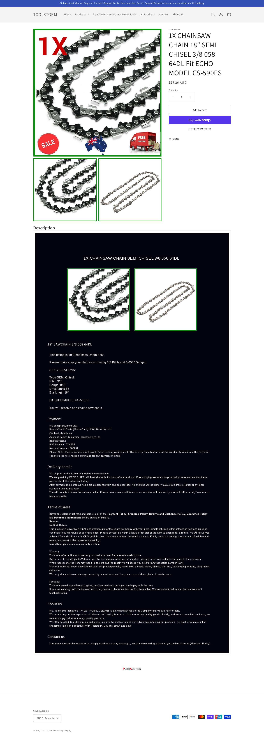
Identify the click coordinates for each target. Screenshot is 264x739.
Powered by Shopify (62, 730)
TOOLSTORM (47, 730)
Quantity (173, 90)
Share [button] (176, 138)
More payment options (200, 128)
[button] (82, 14)
